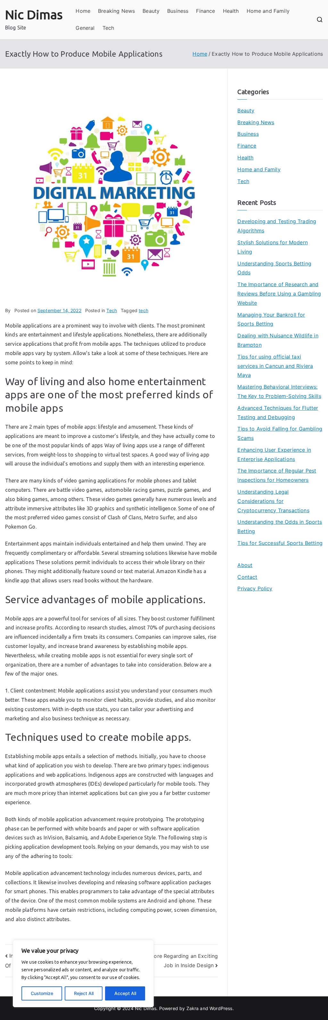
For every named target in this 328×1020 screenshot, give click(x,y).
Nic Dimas (34, 14)
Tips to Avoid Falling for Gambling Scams (279, 433)
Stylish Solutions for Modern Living (272, 247)
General (85, 28)
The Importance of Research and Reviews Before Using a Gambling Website (279, 293)
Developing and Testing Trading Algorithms (276, 226)
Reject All (84, 993)
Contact (247, 577)
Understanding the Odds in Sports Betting (279, 526)
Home (83, 11)
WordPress (220, 1008)
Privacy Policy (254, 588)
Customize (42, 993)
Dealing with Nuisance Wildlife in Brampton (277, 340)
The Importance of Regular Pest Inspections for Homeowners (276, 475)
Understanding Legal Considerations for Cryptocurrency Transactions (273, 501)
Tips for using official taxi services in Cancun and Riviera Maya (275, 365)
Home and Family (268, 11)
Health (231, 11)
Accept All (125, 993)
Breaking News (116, 11)
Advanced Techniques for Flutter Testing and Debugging (277, 412)
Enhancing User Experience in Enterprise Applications (274, 454)
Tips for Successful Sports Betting (279, 543)
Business (177, 11)
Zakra (192, 1008)
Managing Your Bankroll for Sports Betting (271, 319)
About (244, 565)
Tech (108, 28)
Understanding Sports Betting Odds (274, 268)
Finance (205, 11)
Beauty (151, 11)
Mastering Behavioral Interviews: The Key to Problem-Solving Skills (279, 391)
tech (143, 310)
